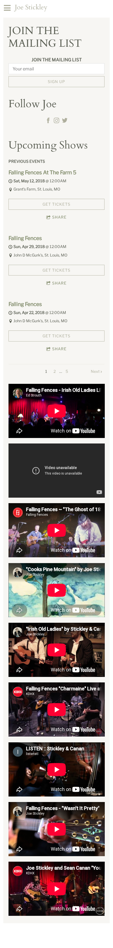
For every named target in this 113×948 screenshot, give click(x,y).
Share (59, 217)
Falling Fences (25, 238)
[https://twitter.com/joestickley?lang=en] (64, 121)
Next (95, 371)
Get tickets (56, 204)
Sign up (56, 81)
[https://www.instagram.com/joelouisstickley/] (56, 121)
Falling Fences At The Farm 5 (42, 172)
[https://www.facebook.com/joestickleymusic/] (48, 121)
